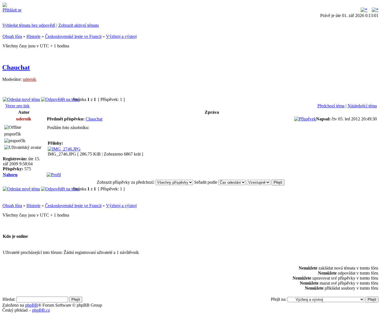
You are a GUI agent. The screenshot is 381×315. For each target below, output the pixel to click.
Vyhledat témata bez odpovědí (28, 25)
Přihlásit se (12, 10)
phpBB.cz (41, 310)
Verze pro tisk (17, 105)
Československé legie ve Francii (73, 36)
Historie (33, 36)
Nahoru (10, 174)
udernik (29, 79)
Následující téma (362, 105)
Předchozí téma (330, 105)
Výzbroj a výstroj (121, 36)
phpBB (31, 305)
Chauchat (16, 67)
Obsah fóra (12, 36)
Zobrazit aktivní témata (78, 25)
